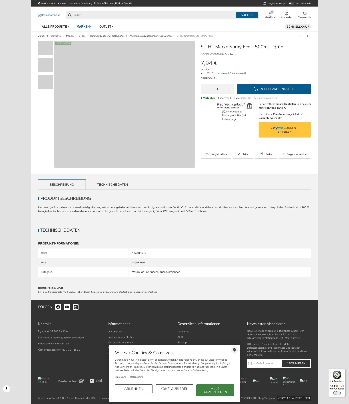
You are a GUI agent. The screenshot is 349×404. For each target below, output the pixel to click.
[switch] (337, 393)
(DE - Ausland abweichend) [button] (262, 98)
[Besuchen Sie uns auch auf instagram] (76, 307)
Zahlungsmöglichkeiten (121, 337)
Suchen (247, 15)
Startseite (56, 36)
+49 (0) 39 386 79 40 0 (54, 331)
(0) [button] (277, 3)
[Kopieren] (232, 54)
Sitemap (182, 342)
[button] (308, 307)
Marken (70, 36)
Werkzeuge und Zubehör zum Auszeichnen (151, 36)
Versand (225, 73)
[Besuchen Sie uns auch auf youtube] (67, 307)
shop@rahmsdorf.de (57, 343)
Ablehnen (133, 389)
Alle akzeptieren (215, 390)
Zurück (41, 36)
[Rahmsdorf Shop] (49, 15)
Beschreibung (62, 184)
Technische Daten (112, 184)
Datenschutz (184, 331)
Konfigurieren (175, 389)
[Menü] (343, 371)
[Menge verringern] (205, 89)
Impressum (120, 376)
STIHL (82, 36)
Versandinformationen (120, 342)
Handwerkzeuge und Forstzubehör (107, 36)
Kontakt (62, 3)
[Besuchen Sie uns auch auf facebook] (58, 307)
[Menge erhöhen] (229, 89)
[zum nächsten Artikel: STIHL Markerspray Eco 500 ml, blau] (308, 36)
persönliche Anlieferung (80, 3)
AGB (180, 337)
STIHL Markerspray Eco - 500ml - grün (195, 36)
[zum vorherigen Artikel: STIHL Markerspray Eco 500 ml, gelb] (301, 36)
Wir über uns (115, 331)
